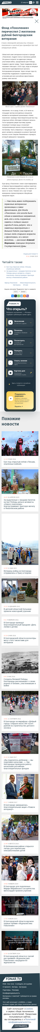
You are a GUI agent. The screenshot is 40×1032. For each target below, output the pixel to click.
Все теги (10, 984)
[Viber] (27, 296)
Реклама (15, 990)
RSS (4, 984)
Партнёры (7, 990)
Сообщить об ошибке (23, 984)
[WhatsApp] (18, 296)
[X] (15, 296)
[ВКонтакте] (12, 296)
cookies (22, 1002)
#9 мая (25, 285)
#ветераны (17, 285)
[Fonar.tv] (7, 3)
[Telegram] (21, 296)
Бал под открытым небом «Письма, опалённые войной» (18, 268)
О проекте (7, 987)
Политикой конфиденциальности (22, 1020)
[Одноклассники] (24, 296)
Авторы (15, 987)
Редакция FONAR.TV (30, 254)
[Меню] (37, 2)
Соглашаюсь (21, 1025)
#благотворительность (28, 283)
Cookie (28, 1008)
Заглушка (22, 987)
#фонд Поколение (11, 283)
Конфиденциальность (11, 993)
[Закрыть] (36, 21)
